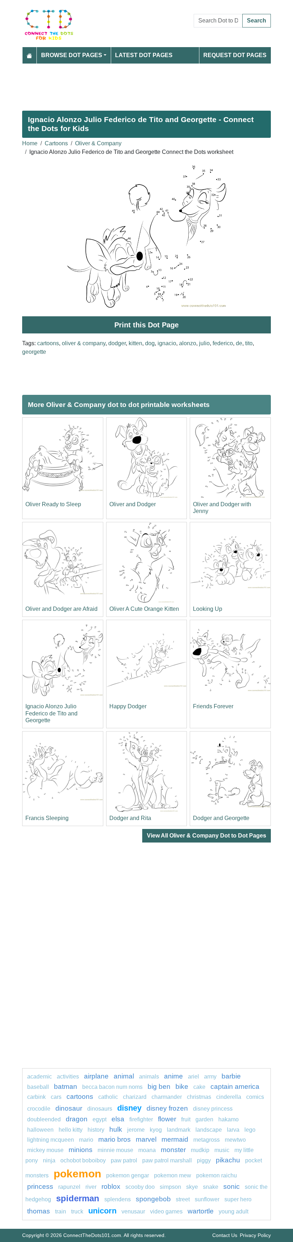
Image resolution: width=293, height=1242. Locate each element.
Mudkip (200, 1150)
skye (192, 1187)
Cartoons (56, 143)
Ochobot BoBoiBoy (83, 1160)
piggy (204, 1160)
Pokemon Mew (172, 1175)
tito (249, 343)
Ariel (193, 1076)
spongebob (153, 1199)
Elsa (117, 1119)
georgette (34, 352)
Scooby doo (140, 1187)
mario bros (114, 1139)
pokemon (77, 1173)
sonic (231, 1186)
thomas (38, 1211)
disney (129, 1107)
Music (221, 1150)
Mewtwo (235, 1140)
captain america (234, 1086)
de (239, 343)
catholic (108, 1097)
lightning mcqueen (50, 1140)
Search (256, 20)
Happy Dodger (127, 706)
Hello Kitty (71, 1130)
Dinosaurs (99, 1109)
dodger (117, 343)
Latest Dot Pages (144, 55)
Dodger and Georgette (221, 818)
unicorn (102, 1210)
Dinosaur (68, 1108)
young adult (233, 1211)
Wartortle (201, 1211)
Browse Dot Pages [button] (71, 55)
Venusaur (133, 1211)
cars (56, 1097)
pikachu (228, 1160)
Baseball (38, 1087)
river (90, 1187)
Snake (210, 1187)
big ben (159, 1086)
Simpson (170, 1187)
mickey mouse (45, 1150)
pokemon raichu (216, 1175)
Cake (199, 1087)
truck (77, 1211)
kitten (135, 343)
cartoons (48, 343)
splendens (117, 1199)
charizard (134, 1097)
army (210, 1076)
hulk (115, 1129)
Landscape (208, 1130)
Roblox (110, 1186)
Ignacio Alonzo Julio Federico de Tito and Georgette (51, 713)
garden (204, 1119)
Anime (173, 1076)
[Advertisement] (146, 84)
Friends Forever (213, 706)
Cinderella (228, 1097)
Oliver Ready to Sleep (53, 504)
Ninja (49, 1160)
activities (68, 1076)
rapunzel (69, 1187)
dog (150, 343)
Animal (124, 1076)
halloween (40, 1130)
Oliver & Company (98, 143)
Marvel (146, 1139)
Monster (173, 1149)
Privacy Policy (255, 1235)
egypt (99, 1119)
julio (204, 343)
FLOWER (167, 1119)
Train (60, 1211)
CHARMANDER (167, 1097)
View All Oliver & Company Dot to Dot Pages (206, 836)
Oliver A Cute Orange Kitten (144, 609)
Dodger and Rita (130, 818)
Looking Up (207, 609)
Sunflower (207, 1199)
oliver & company (83, 343)
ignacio (167, 343)
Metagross (206, 1140)
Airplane (96, 1076)
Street (183, 1199)
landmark (178, 1130)
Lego (249, 1130)
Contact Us (224, 1235)
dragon (77, 1119)
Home (30, 143)
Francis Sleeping (47, 818)
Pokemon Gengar (127, 1175)
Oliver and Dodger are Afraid (61, 609)
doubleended (44, 1119)
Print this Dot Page (146, 325)
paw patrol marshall (167, 1160)
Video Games (166, 1211)
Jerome (136, 1130)
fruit (185, 1119)
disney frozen (167, 1108)
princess (40, 1186)
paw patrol (124, 1160)
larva (233, 1130)
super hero (238, 1199)
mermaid (175, 1139)
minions (81, 1149)
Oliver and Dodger (132, 504)
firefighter (141, 1119)
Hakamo (228, 1119)
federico (223, 343)
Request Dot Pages (235, 55)
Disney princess (213, 1109)
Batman (65, 1086)
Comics (255, 1097)
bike (181, 1086)
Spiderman (77, 1198)
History (96, 1130)
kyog (156, 1130)
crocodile (38, 1109)
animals (149, 1076)
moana (147, 1150)
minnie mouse (115, 1150)
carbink (36, 1097)
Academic (39, 1076)
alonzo (187, 343)
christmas (199, 1097)
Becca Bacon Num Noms (112, 1087)
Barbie (231, 1076)
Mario (86, 1140)
